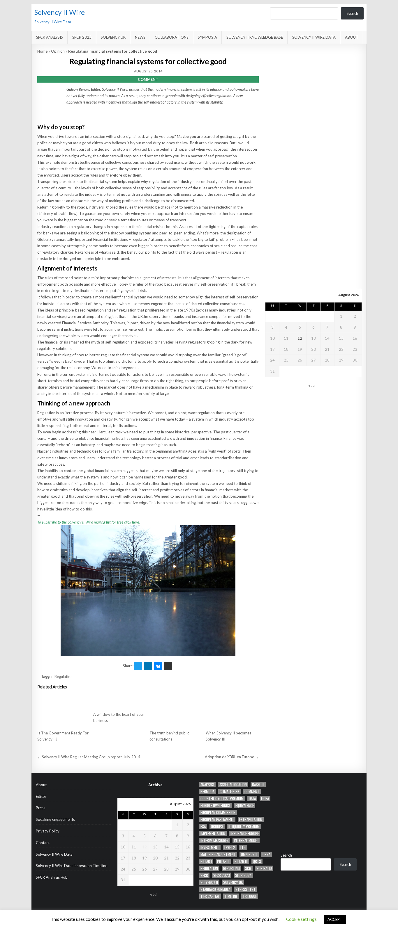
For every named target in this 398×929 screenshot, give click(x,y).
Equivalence (244, 805)
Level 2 (229, 847)
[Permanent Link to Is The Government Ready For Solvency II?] (63, 709)
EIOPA (265, 798)
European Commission (217, 812)
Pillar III (241, 861)
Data (252, 798)
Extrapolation (250, 819)
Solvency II (209, 882)
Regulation (63, 676)
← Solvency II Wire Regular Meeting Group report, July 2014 (88, 756)
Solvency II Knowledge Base (254, 37)
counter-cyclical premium (222, 798)
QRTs (257, 861)
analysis (207, 784)
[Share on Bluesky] (158, 666)
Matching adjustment (218, 854)
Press (40, 807)
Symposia (207, 37)
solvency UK (233, 882)
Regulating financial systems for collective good (148, 61)
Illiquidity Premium (244, 826)
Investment (209, 847)
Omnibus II (249, 854)
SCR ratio (264, 868)
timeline (231, 896)
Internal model (246, 840)
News (140, 37)
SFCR (204, 875)
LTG (243, 847)
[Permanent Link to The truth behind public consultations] (175, 709)
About (351, 37)
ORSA (266, 854)
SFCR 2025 (81, 37)
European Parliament (217, 819)
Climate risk (229, 791)
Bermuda (207, 791)
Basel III (258, 784)
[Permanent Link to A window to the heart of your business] (119, 700)
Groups (217, 826)
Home (42, 51)
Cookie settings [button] (301, 919)
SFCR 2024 (243, 875)
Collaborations (172, 37)
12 (299, 338)
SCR (248, 868)
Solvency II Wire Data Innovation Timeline (71, 865)
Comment (251, 791)
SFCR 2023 (221, 875)
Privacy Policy (47, 831)
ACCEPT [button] (334, 919)
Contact (43, 842)
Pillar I (206, 861)
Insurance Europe (244, 833)
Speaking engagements (55, 819)
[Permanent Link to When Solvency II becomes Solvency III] (232, 709)
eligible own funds (215, 805)
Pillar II (223, 861)
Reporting (231, 868)
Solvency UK (113, 37)
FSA (203, 826)
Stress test (245, 889)
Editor (41, 796)
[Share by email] (168, 666)
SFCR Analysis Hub (52, 877)
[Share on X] (138, 666)
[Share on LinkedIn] (148, 666)
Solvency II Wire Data (314, 37)
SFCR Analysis (49, 37)
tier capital (209, 896)
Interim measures (214, 840)
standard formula (215, 889)
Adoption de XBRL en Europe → (232, 756)
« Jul (312, 385)
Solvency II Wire (59, 12)
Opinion (58, 51)
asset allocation (233, 784)
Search (352, 13)
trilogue (250, 896)
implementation (212, 833)
